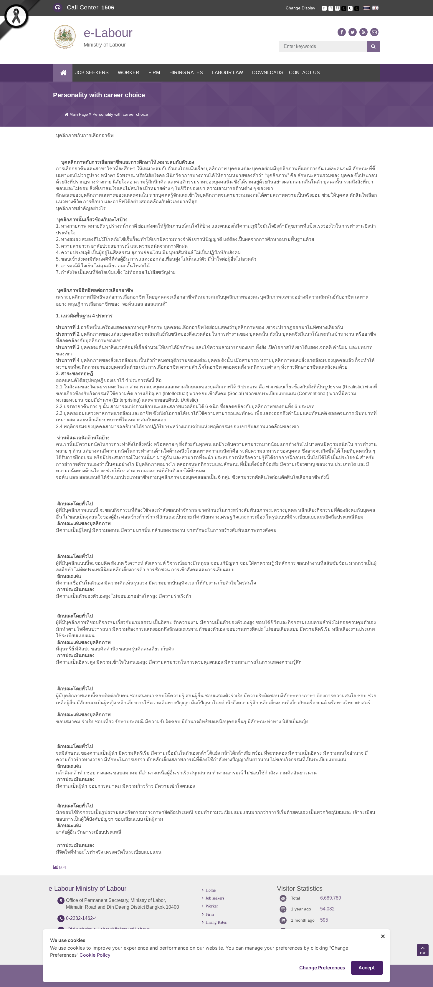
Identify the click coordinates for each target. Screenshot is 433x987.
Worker (128, 72)
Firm (154, 72)
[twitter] (352, 32)
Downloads (267, 72)
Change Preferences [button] (322, 968)
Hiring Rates (186, 72)
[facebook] (342, 32)
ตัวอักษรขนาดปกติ (324, 8)
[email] (374, 32)
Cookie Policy (95, 955)
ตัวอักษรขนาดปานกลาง (330, 8)
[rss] (363, 32)
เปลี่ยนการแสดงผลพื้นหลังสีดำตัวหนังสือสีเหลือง (356, 8)
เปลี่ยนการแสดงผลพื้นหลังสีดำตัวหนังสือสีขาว (343, 8)
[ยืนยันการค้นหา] (373, 46)
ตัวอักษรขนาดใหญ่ (337, 8)
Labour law (227, 72)
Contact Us (304, 72)
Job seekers (92, 72)
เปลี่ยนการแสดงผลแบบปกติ (350, 8)
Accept (367, 968)
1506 (107, 7)
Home (211, 890)
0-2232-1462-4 (81, 918)
